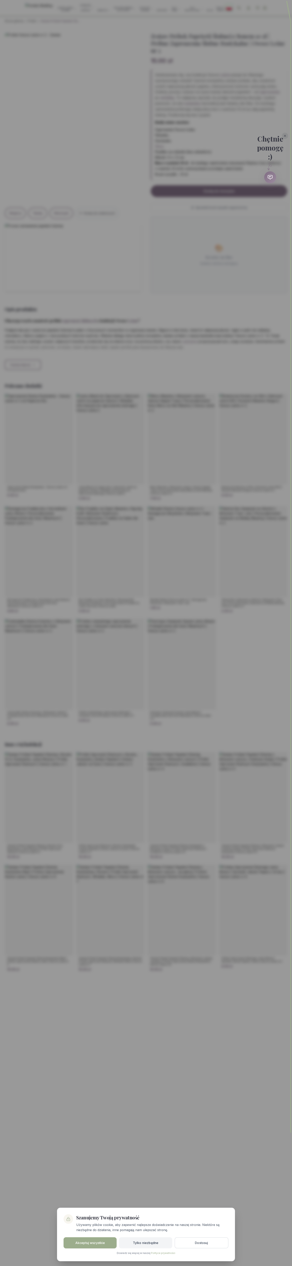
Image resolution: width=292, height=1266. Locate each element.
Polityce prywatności (163, 1253)
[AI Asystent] (270, 177)
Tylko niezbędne (145, 1243)
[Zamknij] (285, 136)
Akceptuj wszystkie (90, 1243)
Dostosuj (201, 1243)
